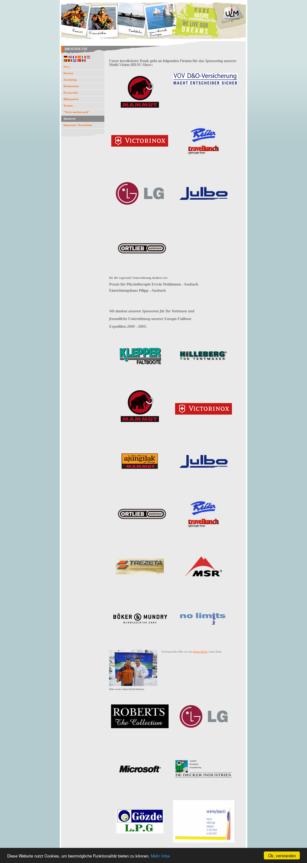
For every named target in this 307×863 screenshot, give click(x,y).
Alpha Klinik (200, 651)
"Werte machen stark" (77, 112)
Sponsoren (70, 118)
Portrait (68, 73)
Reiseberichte (71, 86)
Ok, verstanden (282, 855)
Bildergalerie (71, 99)
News (67, 66)
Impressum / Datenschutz (78, 125)
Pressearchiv (71, 92)
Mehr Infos (160, 856)
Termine (68, 105)
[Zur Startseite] (153, 53)
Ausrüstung (70, 79)
